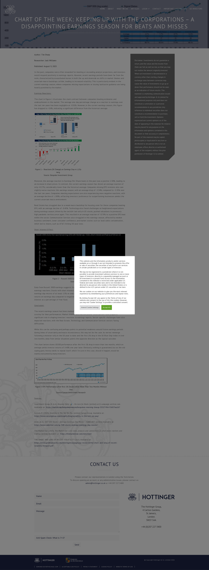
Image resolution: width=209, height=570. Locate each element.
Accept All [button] (107, 307)
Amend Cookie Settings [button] (90, 307)
